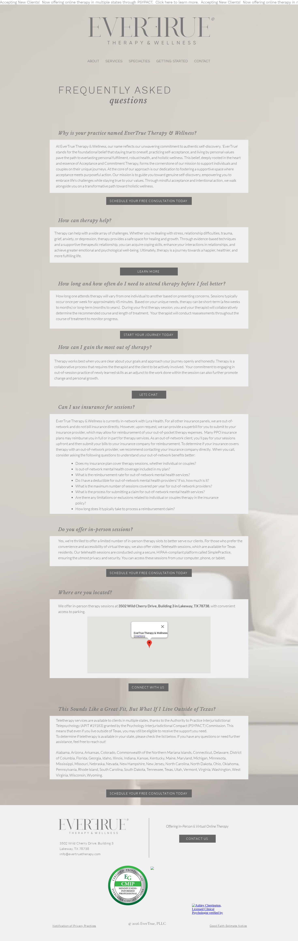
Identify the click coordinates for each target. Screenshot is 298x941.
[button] (114, 61)
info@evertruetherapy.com (80, 854)
